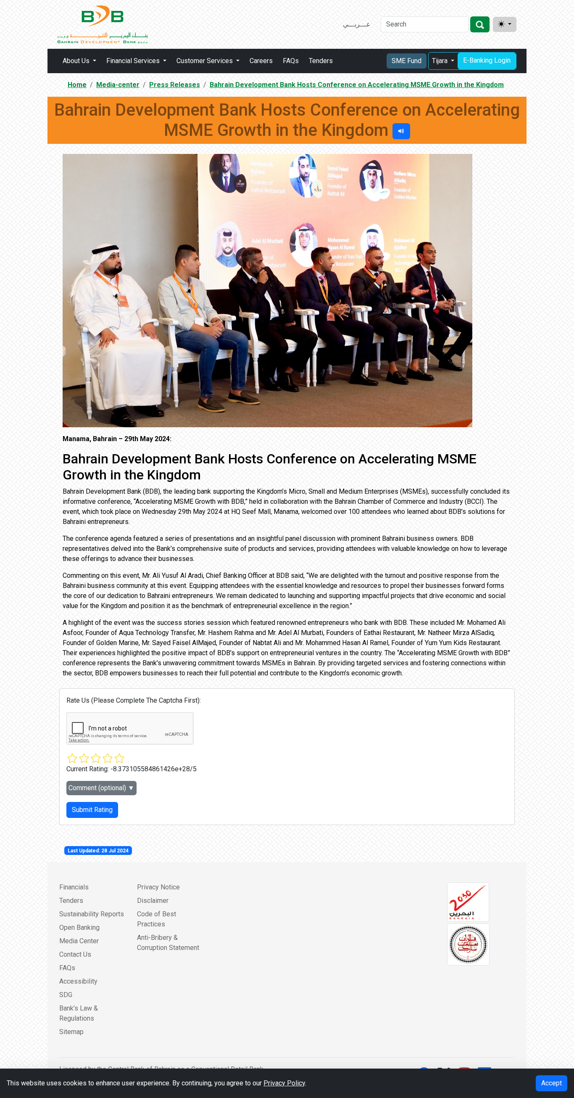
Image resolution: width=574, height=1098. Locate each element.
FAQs (291, 61)
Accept (551, 1083)
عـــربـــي (357, 24)
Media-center (118, 85)
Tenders (321, 61)
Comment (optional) (101, 788)
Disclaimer (153, 901)
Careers (261, 61)
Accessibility (78, 981)
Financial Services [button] (133, 61)
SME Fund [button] (406, 61)
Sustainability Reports (91, 914)
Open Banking (79, 927)
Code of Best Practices (156, 919)
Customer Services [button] (205, 61)
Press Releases (174, 85)
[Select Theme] (504, 24)
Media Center (79, 941)
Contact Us (75, 954)
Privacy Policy (284, 1083)
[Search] (480, 24)
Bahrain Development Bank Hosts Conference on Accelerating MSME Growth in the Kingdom (357, 85)
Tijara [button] (440, 61)
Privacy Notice (158, 887)
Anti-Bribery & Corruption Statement (168, 943)
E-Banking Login (487, 60)
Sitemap (71, 1032)
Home (77, 85)
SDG (65, 995)
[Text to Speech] (401, 131)
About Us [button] (77, 61)
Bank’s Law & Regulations (78, 1013)
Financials (74, 887)
